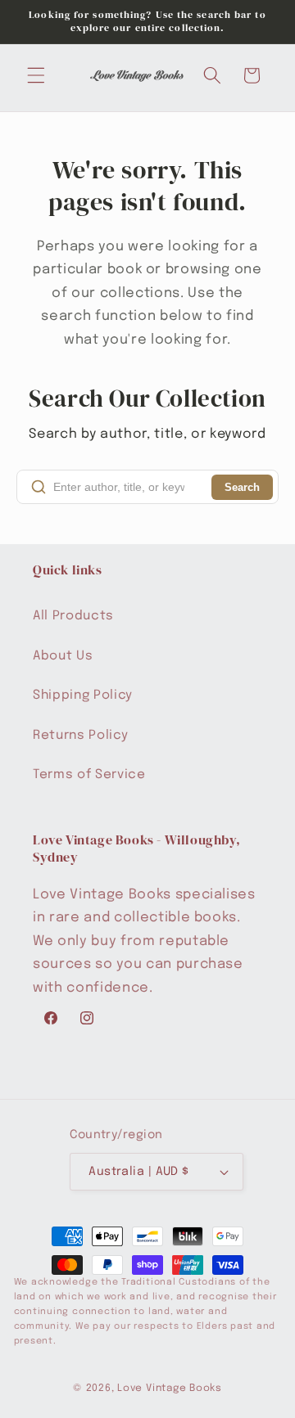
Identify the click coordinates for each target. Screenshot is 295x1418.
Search (242, 487)
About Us (63, 656)
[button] (36, 75)
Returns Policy (80, 735)
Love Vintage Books (169, 1388)
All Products (73, 616)
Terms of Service (89, 774)
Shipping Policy (83, 695)
